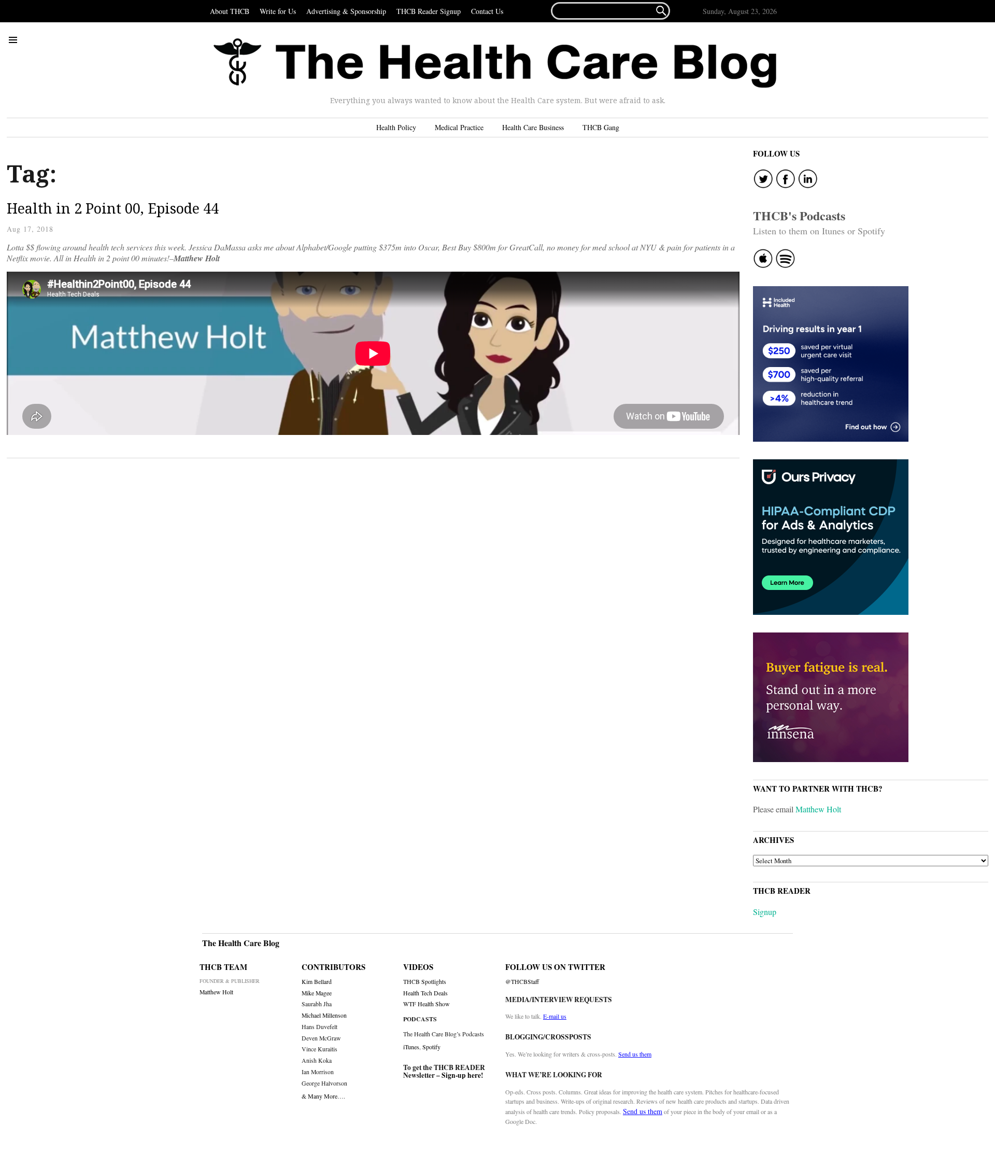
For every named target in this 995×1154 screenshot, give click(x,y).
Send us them (634, 1054)
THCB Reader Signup (428, 11)
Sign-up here (461, 1075)
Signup (764, 911)
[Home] (495, 63)
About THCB (229, 11)
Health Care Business (533, 127)
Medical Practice (459, 127)
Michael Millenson (324, 1015)
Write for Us (278, 11)
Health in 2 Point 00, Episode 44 (113, 208)
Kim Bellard (317, 982)
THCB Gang (600, 127)
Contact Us (487, 11)
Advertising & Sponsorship (346, 11)
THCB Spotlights (424, 982)
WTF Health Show (426, 1004)
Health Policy (396, 127)
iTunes (411, 1047)
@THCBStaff (522, 982)
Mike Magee (317, 993)
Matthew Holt (818, 809)
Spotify (431, 1047)
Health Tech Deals (425, 993)
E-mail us (554, 1016)
